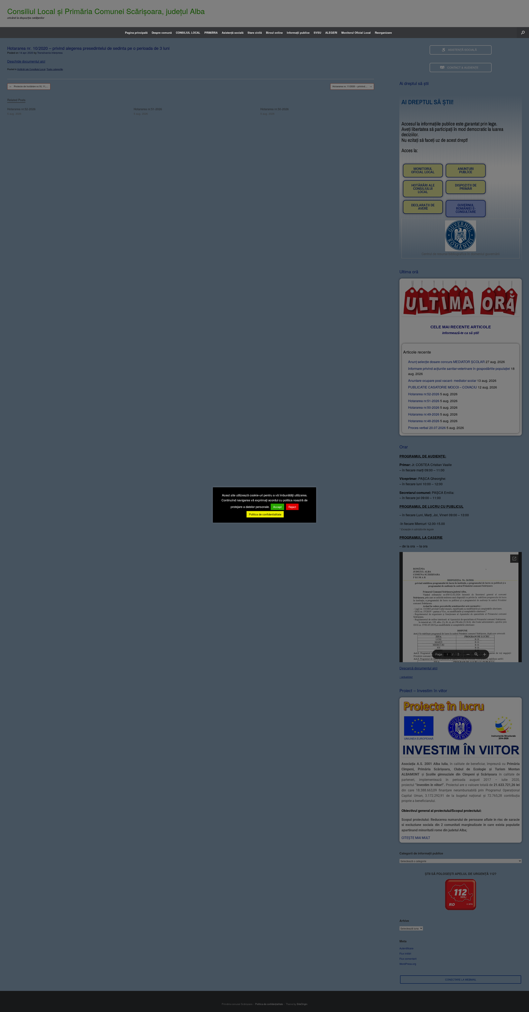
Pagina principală (136, 33)
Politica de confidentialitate (265, 514)
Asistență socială (232, 33)
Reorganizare (383, 33)
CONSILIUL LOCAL (188, 33)
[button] (523, 32)
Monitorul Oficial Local (356, 33)
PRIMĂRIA (211, 33)
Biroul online (274, 33)
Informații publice (298, 33)
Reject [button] (292, 507)
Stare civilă (255, 33)
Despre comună (162, 33)
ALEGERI (331, 33)
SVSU (317, 33)
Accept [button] (277, 507)
